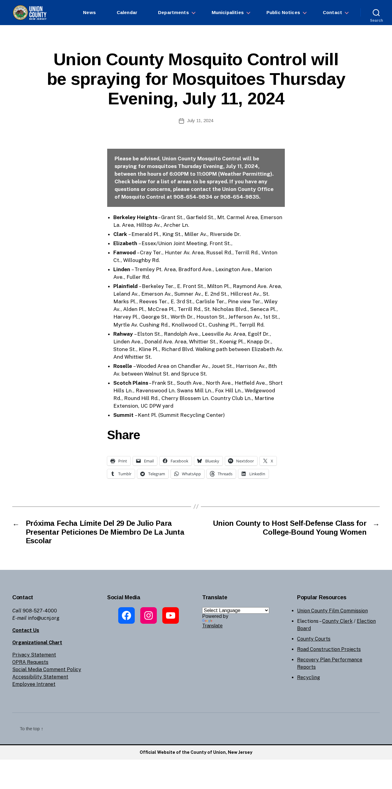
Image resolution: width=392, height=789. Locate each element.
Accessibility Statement (40, 677)
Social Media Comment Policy (46, 669)
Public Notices (283, 12)
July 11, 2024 (200, 120)
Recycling (308, 677)
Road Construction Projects (329, 649)
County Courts (313, 639)
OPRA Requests (30, 662)
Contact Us (25, 630)
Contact (332, 12)
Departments (173, 12)
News (89, 12)
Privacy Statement (34, 655)
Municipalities (228, 12)
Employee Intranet (33, 684)
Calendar (127, 12)
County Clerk (337, 621)
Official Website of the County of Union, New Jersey (196, 752)
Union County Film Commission (332, 611)
